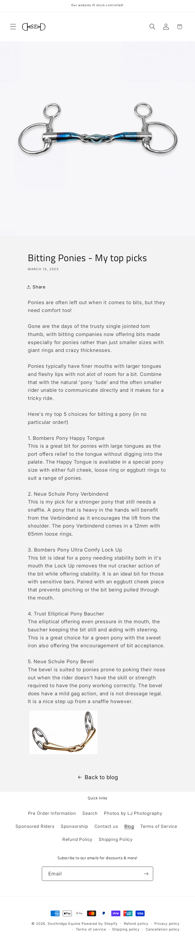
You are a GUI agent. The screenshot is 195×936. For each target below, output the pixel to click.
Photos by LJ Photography (133, 813)
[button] (13, 27)
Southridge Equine (64, 924)
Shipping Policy (116, 839)
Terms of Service (158, 826)
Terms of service (91, 929)
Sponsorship (74, 826)
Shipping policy (126, 929)
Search (90, 813)
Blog (129, 826)
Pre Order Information (52, 813)
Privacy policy (167, 924)
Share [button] (39, 286)
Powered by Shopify (100, 924)
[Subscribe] (146, 874)
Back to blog (101, 777)
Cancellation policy (163, 929)
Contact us (106, 826)
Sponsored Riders (34, 826)
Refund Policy (77, 839)
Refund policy (136, 924)
